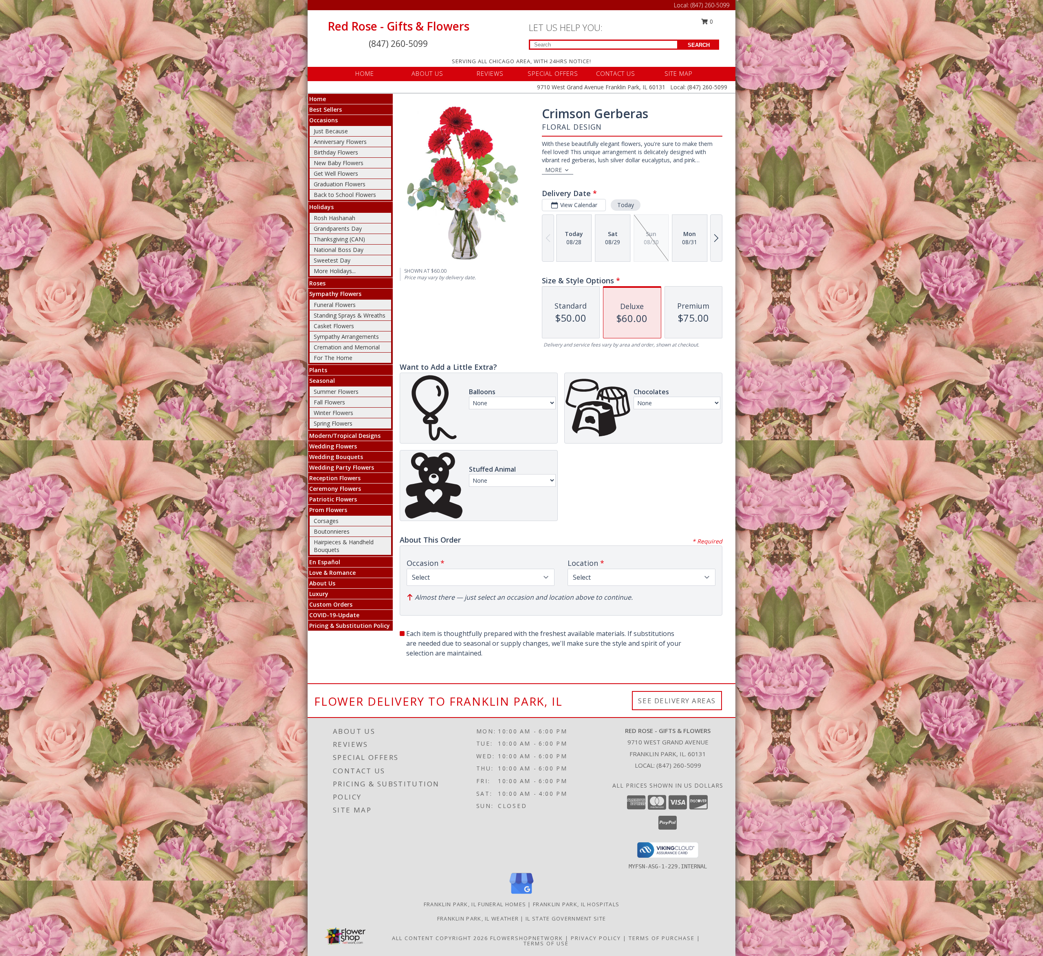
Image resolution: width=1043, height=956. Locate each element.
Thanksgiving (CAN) (339, 239)
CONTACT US (615, 73)
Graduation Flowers (339, 184)
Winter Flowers (333, 413)
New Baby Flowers (338, 163)
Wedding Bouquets (336, 457)
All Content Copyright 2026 (440, 938)
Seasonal (322, 380)
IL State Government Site (566, 918)
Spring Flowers (333, 423)
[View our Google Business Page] (521, 894)
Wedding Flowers (333, 446)
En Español (324, 562)
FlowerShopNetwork (526, 938)
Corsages (326, 521)
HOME (364, 73)
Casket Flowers (334, 326)
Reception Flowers (335, 478)
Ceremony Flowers (335, 488)
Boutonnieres (332, 531)
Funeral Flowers (335, 305)
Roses (317, 283)
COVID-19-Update (334, 615)
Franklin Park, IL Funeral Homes (475, 904)
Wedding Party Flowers (341, 467)
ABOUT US (427, 73)
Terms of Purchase (662, 938)
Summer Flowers (336, 391)
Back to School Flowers (345, 195)
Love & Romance (332, 572)
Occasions (323, 120)
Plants (318, 370)
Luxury (318, 594)
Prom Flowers (328, 510)
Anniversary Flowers (340, 142)
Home (317, 99)
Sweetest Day (332, 260)
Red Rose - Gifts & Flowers (398, 26)
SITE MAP (679, 73)
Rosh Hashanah (334, 218)
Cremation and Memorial (347, 347)
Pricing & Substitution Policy (349, 625)
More (553, 170)
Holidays (321, 207)
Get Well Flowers (336, 173)
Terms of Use (546, 943)
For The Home (333, 358)
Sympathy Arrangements (346, 336)
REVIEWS (490, 73)
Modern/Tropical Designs (345, 435)
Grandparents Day (338, 228)
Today (625, 205)
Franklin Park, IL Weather (478, 918)
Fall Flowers (329, 402)
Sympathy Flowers (335, 294)
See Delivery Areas (677, 700)
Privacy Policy (596, 938)
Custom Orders (330, 604)
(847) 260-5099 (710, 5)
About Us (322, 583)
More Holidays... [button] (335, 271)
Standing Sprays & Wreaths (349, 315)
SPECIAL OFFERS (553, 73)
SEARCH (699, 45)
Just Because (331, 131)
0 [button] (710, 21)
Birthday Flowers (336, 152)
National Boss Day (338, 250)
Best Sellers (325, 109)
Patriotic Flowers (333, 499)
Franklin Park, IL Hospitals (576, 904)
